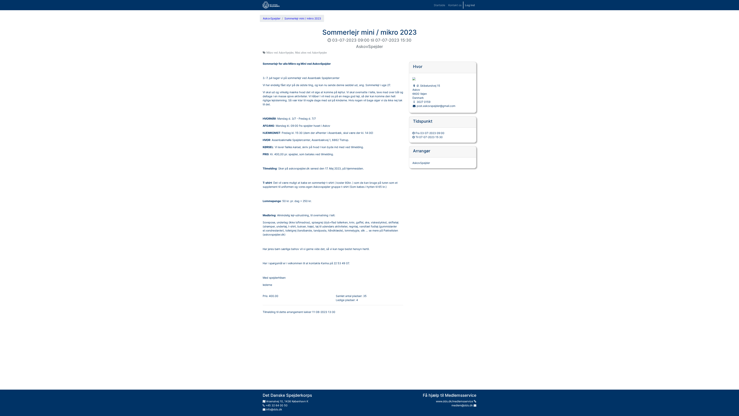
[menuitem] (439, 5)
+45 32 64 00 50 (276, 405)
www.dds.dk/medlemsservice (455, 401)
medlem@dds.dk (462, 405)
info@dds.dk (273, 409)
